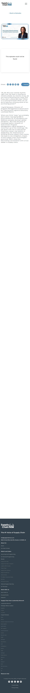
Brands (2, 559)
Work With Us (4, 592)
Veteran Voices (4, 574)
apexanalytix (3, 626)
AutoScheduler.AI (4, 630)
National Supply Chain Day (7, 584)
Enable (2, 610)
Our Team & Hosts (5, 548)
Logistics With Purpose (5, 565)
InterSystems (3, 646)
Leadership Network (6, 603)
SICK (2, 664)
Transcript (26, 84)
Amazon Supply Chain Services (7, 621)
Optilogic (3, 652)
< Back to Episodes (15, 13)
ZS (1, 670)
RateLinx (2, 657)
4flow (2, 617)
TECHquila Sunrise (5, 581)
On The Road (4, 586)
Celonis (2, 632)
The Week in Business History (7, 577)
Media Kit (3, 597)
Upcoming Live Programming (8, 554)
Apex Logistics (4, 623)
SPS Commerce (4, 666)
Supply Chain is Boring (5, 570)
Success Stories (4, 595)
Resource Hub (5, 673)
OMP (2, 650)
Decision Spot (4, 635)
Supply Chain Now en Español (7, 563)
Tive (2, 668)
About (2, 545)
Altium (2, 619)
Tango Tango (3, 568)
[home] (7, 4)
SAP (2, 659)
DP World (3, 639)
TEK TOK (2, 579)
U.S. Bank (3, 612)
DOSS (2, 637)
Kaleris (2, 648)
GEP (2, 644)
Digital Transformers (5, 572)
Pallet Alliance (4, 655)
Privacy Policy (15, 687)
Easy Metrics (3, 641)
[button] (26, 4)
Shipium (2, 661)
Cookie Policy (15, 685)
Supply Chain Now (4, 561)
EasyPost (3, 608)
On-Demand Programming (7, 556)
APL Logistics (3, 628)
